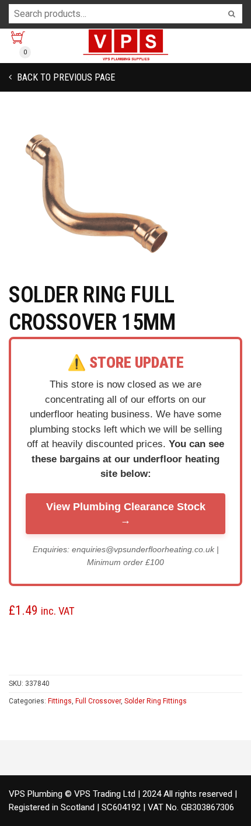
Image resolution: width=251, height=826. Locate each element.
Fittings (60, 701)
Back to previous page (65, 77)
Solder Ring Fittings (155, 701)
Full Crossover (98, 701)
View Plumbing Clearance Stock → (125, 513)
